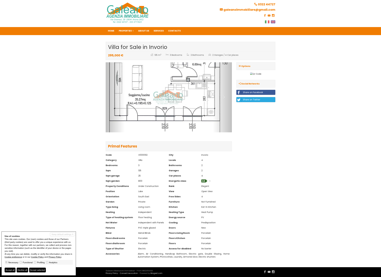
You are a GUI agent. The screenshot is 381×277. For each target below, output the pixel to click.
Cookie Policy (37, 257)
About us (143, 30)
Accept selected (37, 270)
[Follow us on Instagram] (273, 16)
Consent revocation (129, 273)
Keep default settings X (62, 234)
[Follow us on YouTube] (269, 16)
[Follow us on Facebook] (265, 16)
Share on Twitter (251, 99)
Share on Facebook (253, 92)
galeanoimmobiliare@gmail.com (249, 10)
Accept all (10, 270)
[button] (115, 97)
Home (111, 30)
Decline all (22, 270)
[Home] (127, 12)
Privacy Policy (112, 273)
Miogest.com (156, 273)
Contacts (174, 30)
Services (159, 30)
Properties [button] (125, 30)
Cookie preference (13, 257)
